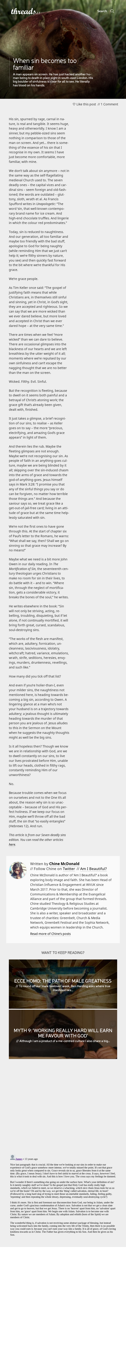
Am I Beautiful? (93, 868)
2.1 (38, 13)
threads (23, 11)
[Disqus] (63, 1109)
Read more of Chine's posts (50, 933)
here (12, 844)
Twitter (69, 868)
